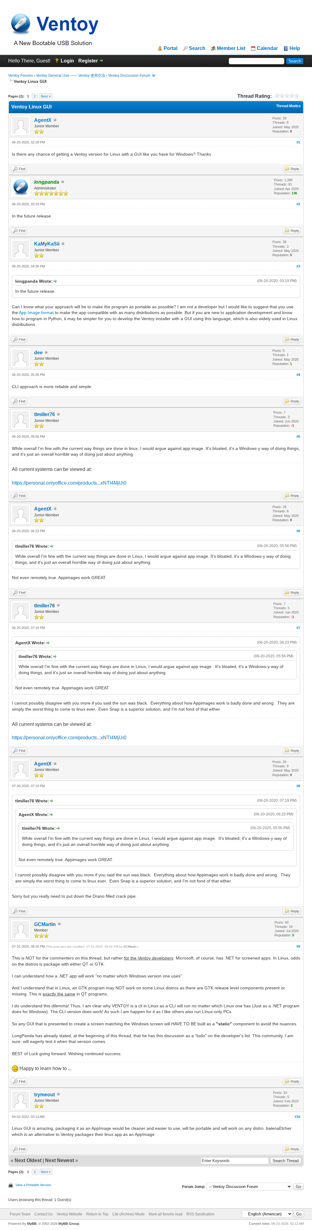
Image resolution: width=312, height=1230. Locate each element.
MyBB (32, 1223)
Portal (170, 48)
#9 (298, 946)
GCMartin (45, 924)
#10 (297, 1117)
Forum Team (20, 1214)
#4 (298, 374)
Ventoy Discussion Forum (129, 75)
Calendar (267, 48)
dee (38, 352)
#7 (298, 628)
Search (197, 48)
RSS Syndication (200, 1214)
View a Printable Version (33, 1185)
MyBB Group (68, 1223)
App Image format (36, 312)
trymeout (44, 1094)
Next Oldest (28, 1160)
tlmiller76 (44, 414)
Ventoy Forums (20, 75)
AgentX (42, 120)
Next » (46, 96)
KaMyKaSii (46, 243)
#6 (298, 531)
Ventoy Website (69, 1214)
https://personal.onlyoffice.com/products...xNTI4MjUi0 (69, 483)
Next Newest (59, 1160)
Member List (231, 48)
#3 (298, 266)
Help (294, 48)
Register (88, 60)
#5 (298, 436)
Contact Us (43, 1214)
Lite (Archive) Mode (128, 1214)
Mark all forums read (166, 1214)
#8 (298, 786)
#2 (298, 204)
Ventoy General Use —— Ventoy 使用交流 (70, 75)
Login (67, 60)
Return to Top (97, 1214)
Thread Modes (288, 106)
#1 (298, 142)
